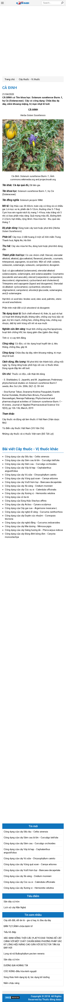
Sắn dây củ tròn (11, 901)
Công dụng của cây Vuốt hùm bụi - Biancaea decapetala (33, 482)
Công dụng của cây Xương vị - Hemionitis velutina (30, 493)
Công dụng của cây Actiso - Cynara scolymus (28, 504)
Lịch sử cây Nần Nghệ (15, 907)
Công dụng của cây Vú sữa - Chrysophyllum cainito (30, 474)
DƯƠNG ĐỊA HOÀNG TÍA (16, 965)
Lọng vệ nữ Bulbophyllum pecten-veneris (24, 953)
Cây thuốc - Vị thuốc (29, 79)
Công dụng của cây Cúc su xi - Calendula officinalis (30, 489)
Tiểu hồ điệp (10, 932)
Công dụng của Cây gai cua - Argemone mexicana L (31, 508)
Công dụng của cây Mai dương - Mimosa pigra (28, 526)
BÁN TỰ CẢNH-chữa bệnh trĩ (18, 926)
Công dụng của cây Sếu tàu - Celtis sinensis (27, 456)
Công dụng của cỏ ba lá (17, 497)
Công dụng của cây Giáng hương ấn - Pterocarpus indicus (34, 530)
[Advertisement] (33, 40)
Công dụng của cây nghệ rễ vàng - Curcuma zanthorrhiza (33, 512)
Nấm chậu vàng (11, 983)
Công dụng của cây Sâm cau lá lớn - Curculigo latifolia (32, 460)
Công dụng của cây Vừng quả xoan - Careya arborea (31, 478)
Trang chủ (10, 79)
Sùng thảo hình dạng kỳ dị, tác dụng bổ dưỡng (27, 977)
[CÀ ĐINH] (33, 145)
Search (62, 3)
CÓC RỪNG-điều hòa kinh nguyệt (20, 971)
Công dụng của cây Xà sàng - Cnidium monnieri (29, 485)
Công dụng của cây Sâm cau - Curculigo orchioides (31, 464)
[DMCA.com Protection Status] (12, 998)
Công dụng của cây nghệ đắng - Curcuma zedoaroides (32, 522)
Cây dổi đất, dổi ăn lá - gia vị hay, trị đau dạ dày (27, 920)
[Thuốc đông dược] (23, 2)
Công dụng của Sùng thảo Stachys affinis (26, 500)
